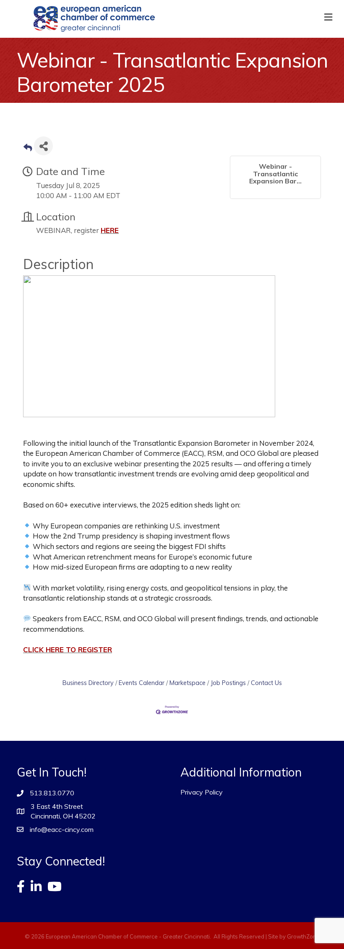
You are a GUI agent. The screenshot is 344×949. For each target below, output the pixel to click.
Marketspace (187, 683)
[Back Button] (27, 148)
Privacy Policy (201, 792)
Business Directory (88, 683)
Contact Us (266, 683)
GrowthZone (303, 936)
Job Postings (228, 683)
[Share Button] (43, 145)
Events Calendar (141, 683)
